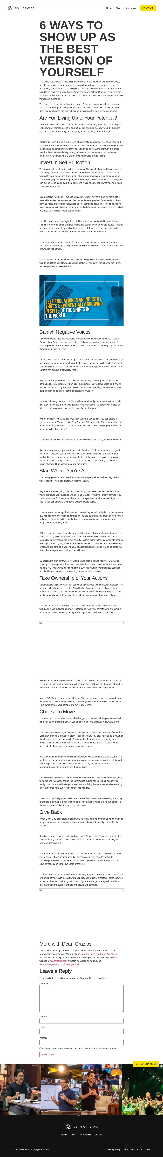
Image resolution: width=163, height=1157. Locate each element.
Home (109, 8)
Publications (130, 8)
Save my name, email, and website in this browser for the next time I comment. (80, 1048)
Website (43, 1038)
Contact (98, 1135)
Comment (45, 983)
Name (43, 1016)
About (118, 8)
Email (42, 1027)
